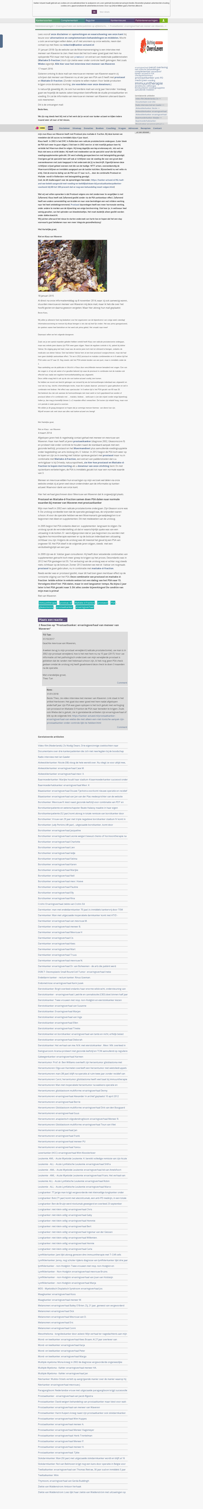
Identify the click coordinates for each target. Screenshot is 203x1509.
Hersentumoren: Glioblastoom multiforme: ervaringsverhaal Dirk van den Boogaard (81, 1107)
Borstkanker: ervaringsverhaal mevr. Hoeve (60, 881)
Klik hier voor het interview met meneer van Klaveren (85, 63)
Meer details (105, 12)
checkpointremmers (144, 75)
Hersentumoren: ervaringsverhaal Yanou (59, 1147)
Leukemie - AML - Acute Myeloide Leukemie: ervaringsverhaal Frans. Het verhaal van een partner (81, 1175)
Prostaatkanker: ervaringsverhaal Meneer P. (61, 1441)
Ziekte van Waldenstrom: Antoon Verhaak (59, 1486)
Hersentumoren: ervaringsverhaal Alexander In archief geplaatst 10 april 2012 (78, 1096)
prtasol (79, 56)
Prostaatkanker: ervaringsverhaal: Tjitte (58, 1452)
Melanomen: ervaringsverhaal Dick (56, 1311)
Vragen (122, 128)
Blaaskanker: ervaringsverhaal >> (150, 124)
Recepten (146, 128)
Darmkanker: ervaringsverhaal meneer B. (59, 926)
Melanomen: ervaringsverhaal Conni (57, 1328)
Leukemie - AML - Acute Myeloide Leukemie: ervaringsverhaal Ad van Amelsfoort (79, 1169)
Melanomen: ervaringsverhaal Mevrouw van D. (62, 1316)
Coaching (111, 128)
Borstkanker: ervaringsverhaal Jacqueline (59, 830)
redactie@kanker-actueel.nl (79, 44)
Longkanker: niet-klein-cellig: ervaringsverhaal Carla (65, 1248)
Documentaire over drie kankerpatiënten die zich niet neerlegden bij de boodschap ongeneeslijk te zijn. (81, 751)
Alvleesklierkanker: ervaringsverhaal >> (151, 111)
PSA (113, 602)
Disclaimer (64, 128)
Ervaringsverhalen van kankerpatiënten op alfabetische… (81, 26)
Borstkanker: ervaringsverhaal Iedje (56, 853)
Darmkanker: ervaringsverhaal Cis (55, 937)
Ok (94, 12)
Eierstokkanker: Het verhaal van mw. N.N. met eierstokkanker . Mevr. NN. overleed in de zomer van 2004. (82, 1045)
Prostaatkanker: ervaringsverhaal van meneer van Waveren (69, 1407)
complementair (143, 71)
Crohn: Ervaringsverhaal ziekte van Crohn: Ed (61, 903)
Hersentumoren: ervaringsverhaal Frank (59, 1135)
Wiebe (41, 63)
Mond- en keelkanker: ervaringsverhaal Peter (61, 1350)
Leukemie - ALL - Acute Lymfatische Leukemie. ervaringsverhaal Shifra (74, 1164)
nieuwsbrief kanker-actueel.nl (148, 72)
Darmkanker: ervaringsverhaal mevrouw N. (60, 960)
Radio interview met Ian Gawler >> (150, 105)
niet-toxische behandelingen (147, 69)
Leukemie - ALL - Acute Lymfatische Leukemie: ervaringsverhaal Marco (74, 1186)
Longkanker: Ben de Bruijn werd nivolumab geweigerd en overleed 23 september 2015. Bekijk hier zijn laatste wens (80, 1203)
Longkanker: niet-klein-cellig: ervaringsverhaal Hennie (66, 1243)
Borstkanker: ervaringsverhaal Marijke (58, 870)
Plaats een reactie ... (52, 619)
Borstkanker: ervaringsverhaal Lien (56, 847)
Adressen (133, 128)
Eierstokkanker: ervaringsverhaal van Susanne (62, 1005)
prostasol (119, 77)
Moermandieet (82, 448)
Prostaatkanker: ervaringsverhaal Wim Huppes (62, 1418)
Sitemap (76, 128)
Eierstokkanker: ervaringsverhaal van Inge (60, 1017)
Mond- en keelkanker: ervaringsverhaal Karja (61, 1345)
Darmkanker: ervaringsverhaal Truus (57, 954)
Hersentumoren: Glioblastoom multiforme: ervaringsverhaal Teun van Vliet (77, 1124)
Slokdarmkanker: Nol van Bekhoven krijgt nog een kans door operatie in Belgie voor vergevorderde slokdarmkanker (82, 1464)
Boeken (100, 128)
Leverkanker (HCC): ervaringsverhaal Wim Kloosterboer (67, 1152)
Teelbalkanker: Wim (48, 1475)
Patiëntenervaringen (44, 26)
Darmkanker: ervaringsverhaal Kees (56, 943)
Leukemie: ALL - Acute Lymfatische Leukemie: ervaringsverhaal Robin (74, 1181)
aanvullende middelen (144, 89)
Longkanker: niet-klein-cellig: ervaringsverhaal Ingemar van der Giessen (75, 1232)
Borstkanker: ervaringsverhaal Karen (57, 864)
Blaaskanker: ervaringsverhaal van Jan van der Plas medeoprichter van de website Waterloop (80, 796)
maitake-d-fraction (102, 568)
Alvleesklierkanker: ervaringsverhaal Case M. (61, 768)
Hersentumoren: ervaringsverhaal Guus (58, 1113)
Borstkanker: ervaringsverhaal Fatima (57, 858)
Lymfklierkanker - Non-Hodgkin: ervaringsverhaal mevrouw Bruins (72, 1271)
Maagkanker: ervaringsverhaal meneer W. (59, 1299)
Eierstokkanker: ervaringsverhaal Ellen (58, 1022)
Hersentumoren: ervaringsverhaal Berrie (59, 1101)
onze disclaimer (60, 34)
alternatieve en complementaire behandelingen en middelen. (84, 37)
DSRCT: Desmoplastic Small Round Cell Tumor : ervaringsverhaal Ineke (74, 971)
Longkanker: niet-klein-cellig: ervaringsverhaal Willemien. (67, 1237)
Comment (122, 682)
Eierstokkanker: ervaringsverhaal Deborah (60, 1039)
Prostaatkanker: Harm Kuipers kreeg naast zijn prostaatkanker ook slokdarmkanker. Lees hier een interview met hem (82, 1413)
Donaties (88, 128)
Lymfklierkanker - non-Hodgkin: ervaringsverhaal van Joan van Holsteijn (75, 1277)
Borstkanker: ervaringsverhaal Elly (56, 892)
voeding (151, 80)
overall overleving (158, 67)
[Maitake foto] (72, 290)
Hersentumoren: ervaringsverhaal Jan (57, 1130)
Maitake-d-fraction (84, 602)
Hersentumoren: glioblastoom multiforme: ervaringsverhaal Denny (72, 1090)
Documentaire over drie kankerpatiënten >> (145, 102)
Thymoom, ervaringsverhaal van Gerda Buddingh (63, 1480)
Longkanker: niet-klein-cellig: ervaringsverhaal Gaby (65, 1215)
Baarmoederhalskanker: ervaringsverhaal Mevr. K (63, 785)
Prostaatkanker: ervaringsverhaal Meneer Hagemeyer (66, 1429)
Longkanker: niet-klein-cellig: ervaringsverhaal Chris (65, 1209)
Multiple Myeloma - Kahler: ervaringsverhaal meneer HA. (67, 1367)
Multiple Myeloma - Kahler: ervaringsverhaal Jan (63, 1373)
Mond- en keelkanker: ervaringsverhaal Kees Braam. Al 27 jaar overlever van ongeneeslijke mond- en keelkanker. (77, 1339)
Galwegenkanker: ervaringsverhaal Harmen (60, 1056)
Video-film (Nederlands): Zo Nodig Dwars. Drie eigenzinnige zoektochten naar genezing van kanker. (78, 745)
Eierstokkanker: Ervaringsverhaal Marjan (59, 1011)
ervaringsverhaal (85, 607)
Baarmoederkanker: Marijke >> (149, 117)
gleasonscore (46, 607)
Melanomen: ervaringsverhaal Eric (55, 1322)
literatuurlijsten (141, 87)
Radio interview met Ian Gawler (54, 756)
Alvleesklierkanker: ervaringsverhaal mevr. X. (61, 773)
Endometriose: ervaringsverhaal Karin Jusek (60, 983)
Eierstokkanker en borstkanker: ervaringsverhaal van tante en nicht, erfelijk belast (81, 1034)
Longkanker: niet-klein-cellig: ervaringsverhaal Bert (64, 1226)
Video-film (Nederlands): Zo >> (148, 98)
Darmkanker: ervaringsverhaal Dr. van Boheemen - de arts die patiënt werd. (77, 966)
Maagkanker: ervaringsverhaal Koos (57, 1294)
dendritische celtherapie (145, 86)
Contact (157, 128)
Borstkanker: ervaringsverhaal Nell (56, 875)
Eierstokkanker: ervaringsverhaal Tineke (59, 1028)
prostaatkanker (82, 441)
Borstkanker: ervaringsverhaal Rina (56, 898)
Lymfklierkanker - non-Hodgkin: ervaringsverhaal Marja (67, 1282)
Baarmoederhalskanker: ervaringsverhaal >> (146, 121)
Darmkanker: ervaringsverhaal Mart (56, 949)
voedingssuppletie (157, 87)
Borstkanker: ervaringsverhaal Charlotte (59, 841)
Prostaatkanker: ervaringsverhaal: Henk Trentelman (65, 1435)
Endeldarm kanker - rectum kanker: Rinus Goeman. (64, 977)
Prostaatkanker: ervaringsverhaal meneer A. (61, 1424)
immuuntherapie (47, 602)
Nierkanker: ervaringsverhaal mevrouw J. (59, 1384)
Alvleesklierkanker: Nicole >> (148, 108)
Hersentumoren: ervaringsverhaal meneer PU (61, 1141)
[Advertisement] (151, 179)
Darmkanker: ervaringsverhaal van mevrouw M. (62, 920)
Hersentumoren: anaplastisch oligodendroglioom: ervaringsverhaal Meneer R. (78, 1118)
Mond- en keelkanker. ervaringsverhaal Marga (62, 1356)
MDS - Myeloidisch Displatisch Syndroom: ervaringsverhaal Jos (70, 1288)
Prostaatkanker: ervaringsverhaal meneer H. (61, 1446)
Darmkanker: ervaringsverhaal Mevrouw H (60, 932)
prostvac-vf (66, 602)
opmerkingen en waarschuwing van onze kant (98, 34)
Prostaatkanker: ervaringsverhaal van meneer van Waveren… (137, 26)
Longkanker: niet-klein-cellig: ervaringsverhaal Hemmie (66, 1220)
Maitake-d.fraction (65, 458)
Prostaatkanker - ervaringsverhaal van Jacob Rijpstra (65, 1396)
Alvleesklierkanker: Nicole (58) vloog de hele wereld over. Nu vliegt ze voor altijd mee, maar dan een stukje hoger (82, 762)
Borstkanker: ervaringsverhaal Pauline (58, 887)
